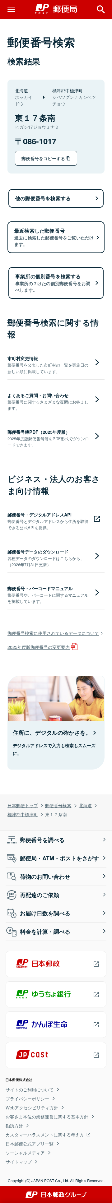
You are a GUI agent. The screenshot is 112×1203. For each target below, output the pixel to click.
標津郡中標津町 (22, 814)
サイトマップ (19, 1162)
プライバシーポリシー (27, 1098)
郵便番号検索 (58, 805)
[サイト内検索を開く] (101, 9)
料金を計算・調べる (45, 932)
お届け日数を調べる (45, 913)
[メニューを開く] (11, 9)
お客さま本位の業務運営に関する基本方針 (47, 1116)
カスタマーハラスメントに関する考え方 (45, 1134)
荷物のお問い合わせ (45, 876)
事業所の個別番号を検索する (52, 283)
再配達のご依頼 (39, 895)
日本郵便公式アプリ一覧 (30, 1144)
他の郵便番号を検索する (43, 198)
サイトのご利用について (30, 1089)
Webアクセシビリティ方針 (32, 1107)
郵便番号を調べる (42, 840)
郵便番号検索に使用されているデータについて (53, 633)
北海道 (85, 805)
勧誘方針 (14, 1125)
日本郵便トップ (22, 805)
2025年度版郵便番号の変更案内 (38, 647)
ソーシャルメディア (25, 1153)
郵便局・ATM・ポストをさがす (59, 858)
